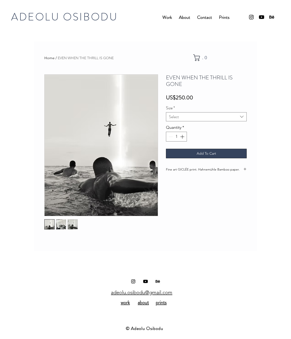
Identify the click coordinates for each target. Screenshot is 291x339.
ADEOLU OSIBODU (64, 17)
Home (49, 58)
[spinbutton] (176, 136)
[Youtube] (261, 17)
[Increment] (182, 136)
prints (161, 302)
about (143, 302)
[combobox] (206, 116)
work (125, 302)
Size (170, 107)
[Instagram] (251, 17)
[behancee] (272, 17)
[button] (202, 57)
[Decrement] (170, 136)
